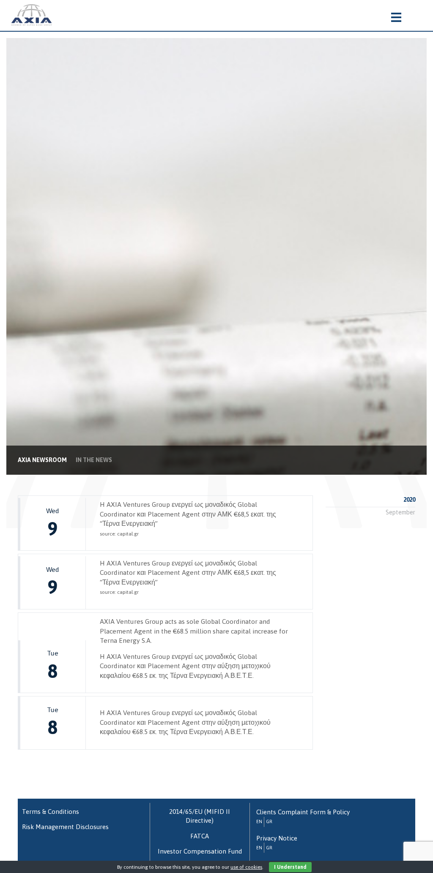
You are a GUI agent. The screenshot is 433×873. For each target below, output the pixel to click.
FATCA (199, 836)
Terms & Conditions (50, 811)
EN (259, 821)
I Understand (290, 867)
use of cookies (246, 867)
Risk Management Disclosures (65, 826)
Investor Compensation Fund (200, 851)
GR (269, 821)
